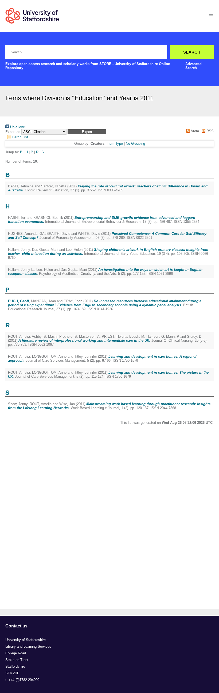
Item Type (115, 144)
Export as (12, 132)
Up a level (17, 127)
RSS (209, 131)
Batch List (19, 137)
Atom (194, 131)
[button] (87, 131)
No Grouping (135, 144)
